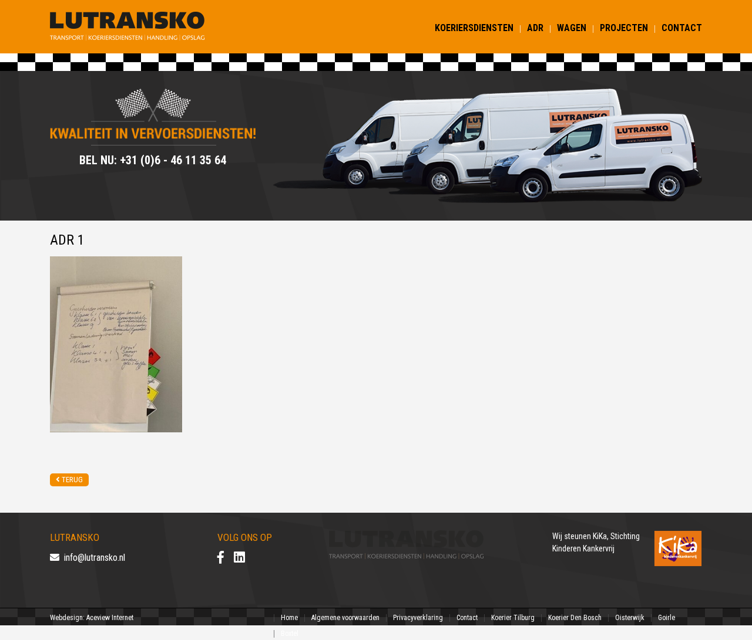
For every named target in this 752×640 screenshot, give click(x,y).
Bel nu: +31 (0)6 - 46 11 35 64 (152, 160)
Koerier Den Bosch (575, 618)
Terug (71, 479)
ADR (535, 27)
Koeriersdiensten (474, 27)
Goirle (666, 618)
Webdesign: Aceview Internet (91, 618)
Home (289, 618)
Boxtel (289, 633)
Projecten (624, 27)
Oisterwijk (629, 618)
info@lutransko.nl (92, 557)
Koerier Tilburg (513, 618)
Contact (682, 27)
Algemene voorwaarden (345, 618)
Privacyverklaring (418, 618)
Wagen (571, 27)
